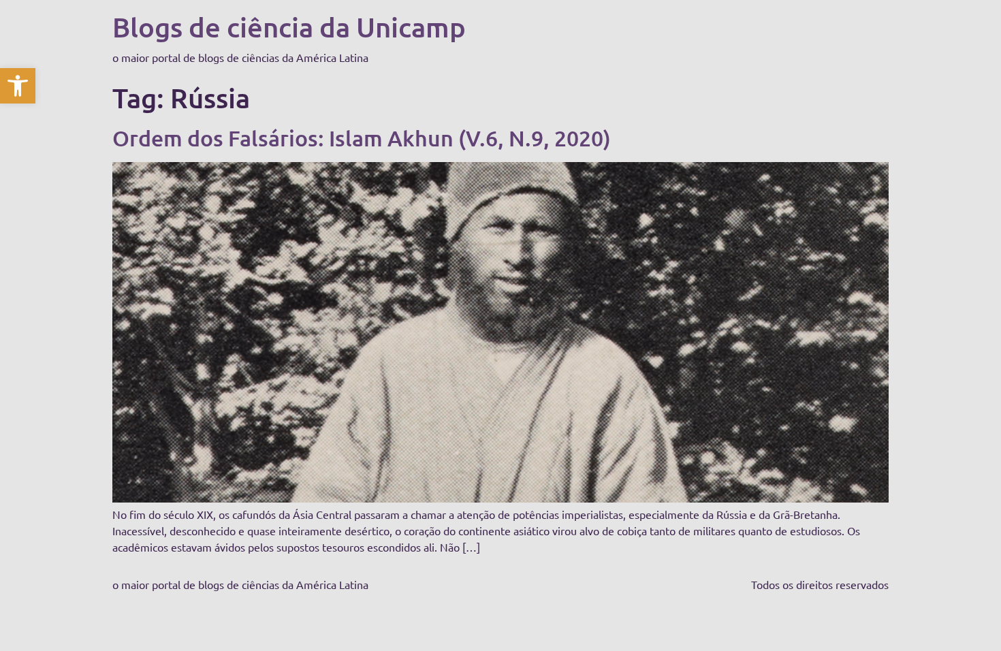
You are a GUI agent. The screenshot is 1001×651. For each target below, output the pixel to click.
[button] (17, 86)
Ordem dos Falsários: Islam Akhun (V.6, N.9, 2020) (361, 138)
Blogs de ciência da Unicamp (289, 27)
